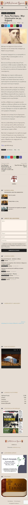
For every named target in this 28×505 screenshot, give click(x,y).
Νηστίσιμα (3, 279)
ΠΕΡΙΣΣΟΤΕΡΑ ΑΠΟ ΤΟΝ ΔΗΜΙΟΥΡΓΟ (13, 192)
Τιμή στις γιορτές (11, 195)
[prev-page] (2, 214)
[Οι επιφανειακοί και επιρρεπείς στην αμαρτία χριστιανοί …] (4, 209)
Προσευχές (3, 271)
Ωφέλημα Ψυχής (13, 10)
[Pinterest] (11, 25)
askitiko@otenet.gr (16, 447)
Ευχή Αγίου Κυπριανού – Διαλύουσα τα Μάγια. (11, 259)
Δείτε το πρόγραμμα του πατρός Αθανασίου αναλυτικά (13, 322)
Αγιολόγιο (7, 10)
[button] (2, 7)
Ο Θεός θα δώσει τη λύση (13, 201)
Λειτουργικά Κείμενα (5, 275)
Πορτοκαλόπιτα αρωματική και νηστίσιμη (10, 277)
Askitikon (5, 22)
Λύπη (19, 149)
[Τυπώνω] (2, 25)
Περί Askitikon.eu (10, 501)
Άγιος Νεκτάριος (10, 149)
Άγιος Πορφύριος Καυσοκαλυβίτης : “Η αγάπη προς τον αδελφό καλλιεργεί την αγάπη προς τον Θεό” (7, 168)
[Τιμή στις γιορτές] (4, 196)
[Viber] (20, 25)
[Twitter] (8, 25)
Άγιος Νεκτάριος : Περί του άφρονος (21, 165)
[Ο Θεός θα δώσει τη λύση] (4, 203)
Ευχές (3, 260)
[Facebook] (5, 25)
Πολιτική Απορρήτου (17, 501)
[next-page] (4, 214)
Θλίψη (15, 149)
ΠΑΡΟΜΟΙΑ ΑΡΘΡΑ (9, 190)
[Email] (17, 25)
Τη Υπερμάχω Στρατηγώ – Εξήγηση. (9, 273)
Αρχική (2, 10)
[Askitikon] (14, 3)
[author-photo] (14, 182)
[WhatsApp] (14, 25)
